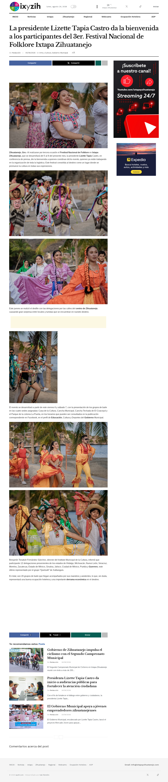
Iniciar (156, 6)
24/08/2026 (66, 662)
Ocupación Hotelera (130, 17)
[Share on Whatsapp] (98, 63)
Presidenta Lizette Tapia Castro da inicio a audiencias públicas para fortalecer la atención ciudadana (73, 682)
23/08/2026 (66, 715)
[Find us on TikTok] (140, 6)
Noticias (32, 17)
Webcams (106, 17)
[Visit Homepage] (25, 6)
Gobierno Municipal (60, 53)
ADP (153, 17)
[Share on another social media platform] (105, 63)
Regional (88, 17)
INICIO (15, 17)
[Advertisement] (58, 76)
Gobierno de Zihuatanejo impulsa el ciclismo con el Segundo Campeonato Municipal (75, 654)
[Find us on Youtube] (136, 6)
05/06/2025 (30, 53)
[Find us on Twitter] (126, 6)
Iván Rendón (44, 775)
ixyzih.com (19, 775)
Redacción (16, 53)
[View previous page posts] (56, 737)
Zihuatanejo (68, 17)
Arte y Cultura (45, 53)
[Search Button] (146, 6)
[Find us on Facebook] (122, 6)
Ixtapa (50, 17)
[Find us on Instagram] (131, 6)
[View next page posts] (61, 737)
